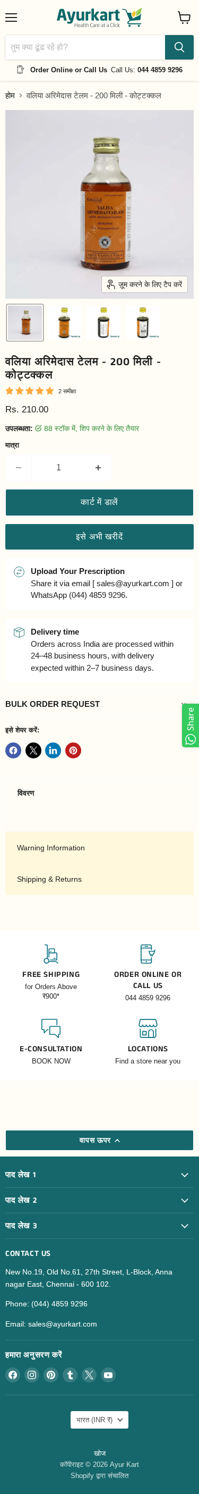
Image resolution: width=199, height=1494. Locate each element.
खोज (100, 1453)
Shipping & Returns (49, 879)
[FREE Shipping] (51, 973)
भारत (94, 1420)
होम (10, 95)
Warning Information (51, 847)
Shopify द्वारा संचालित (99, 1476)
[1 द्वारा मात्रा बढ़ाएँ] (99, 467)
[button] (25, 323)
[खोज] (179, 47)
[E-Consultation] (51, 1042)
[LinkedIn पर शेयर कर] (53, 750)
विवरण (26, 793)
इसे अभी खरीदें (99, 536)
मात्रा (12, 445)
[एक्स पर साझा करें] (33, 750)
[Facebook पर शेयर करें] (13, 750)
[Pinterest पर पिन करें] (73, 750)
